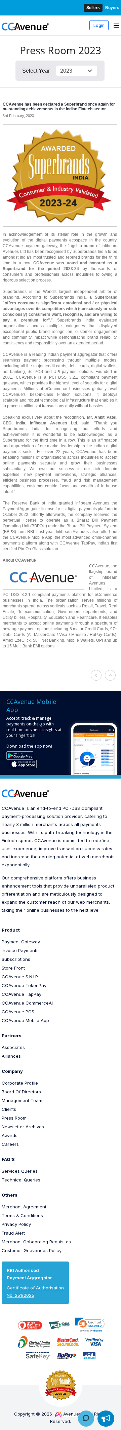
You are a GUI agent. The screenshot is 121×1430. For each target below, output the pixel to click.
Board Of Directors (21, 1091)
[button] (90, 1324)
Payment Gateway (21, 941)
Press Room (14, 1118)
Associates (13, 1047)
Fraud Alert (13, 1233)
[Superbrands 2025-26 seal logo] (60, 1384)
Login (99, 25)
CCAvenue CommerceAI (27, 1003)
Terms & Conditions (22, 1215)
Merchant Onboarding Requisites (36, 1241)
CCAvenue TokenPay (24, 985)
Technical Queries (21, 1179)
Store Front (13, 968)
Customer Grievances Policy (32, 1250)
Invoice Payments (20, 950)
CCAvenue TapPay (21, 994)
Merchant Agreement (24, 1206)
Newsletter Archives (23, 1126)
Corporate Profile (20, 1083)
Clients (9, 1109)
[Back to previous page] (96, 675)
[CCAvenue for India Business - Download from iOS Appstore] (23, 764)
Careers (10, 1144)
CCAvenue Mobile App (25, 1020)
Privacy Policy (16, 1224)
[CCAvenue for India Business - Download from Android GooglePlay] (19, 755)
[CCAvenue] (25, 26)
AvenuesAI (74, 1414)
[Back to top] (110, 675)
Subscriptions (16, 959)
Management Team (22, 1100)
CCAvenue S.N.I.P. (20, 976)
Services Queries (20, 1171)
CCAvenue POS (18, 1011)
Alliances (11, 1056)
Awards (9, 1135)
